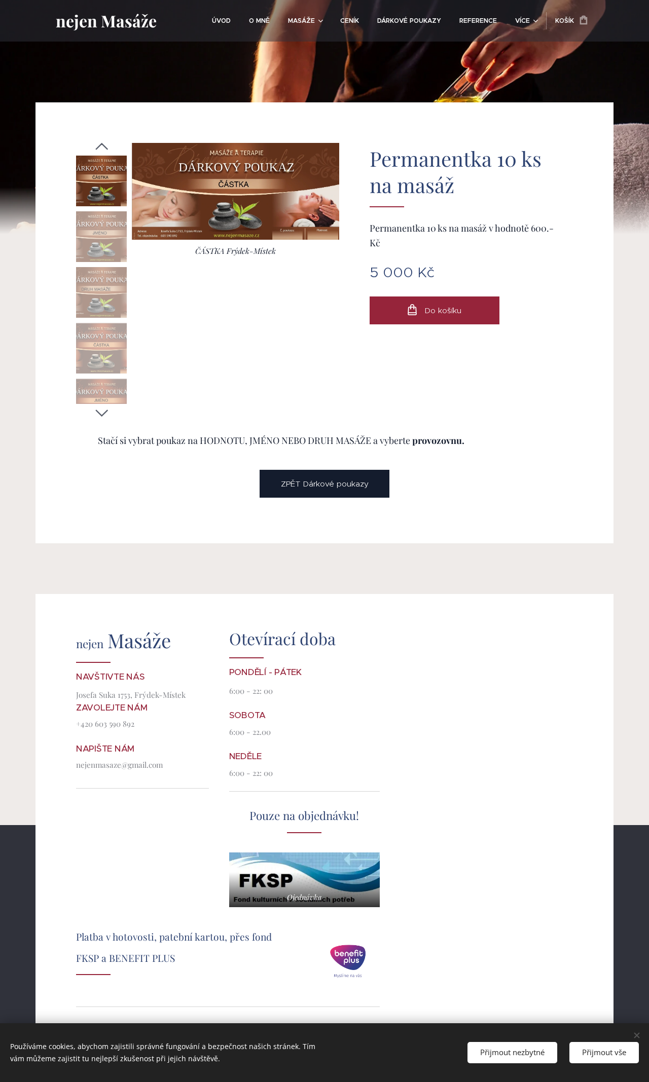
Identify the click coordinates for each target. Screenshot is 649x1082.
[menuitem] (221, 21)
